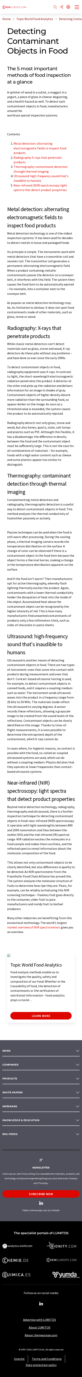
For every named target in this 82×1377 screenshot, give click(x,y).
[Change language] (68, 7)
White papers (12, 1092)
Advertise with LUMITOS (39, 1320)
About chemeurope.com (41, 1335)
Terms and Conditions (47, 1359)
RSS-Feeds (10, 1134)
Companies (10, 1064)
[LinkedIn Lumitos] (41, 1304)
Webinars (9, 1106)
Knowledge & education (20, 1120)
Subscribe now (41, 1194)
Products (9, 1078)
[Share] (61, 7)
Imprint (19, 1359)
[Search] (55, 7)
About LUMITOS (39, 1327)
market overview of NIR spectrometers (33, 927)
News (6, 1050)
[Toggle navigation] (77, 7)
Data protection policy (41, 1365)
